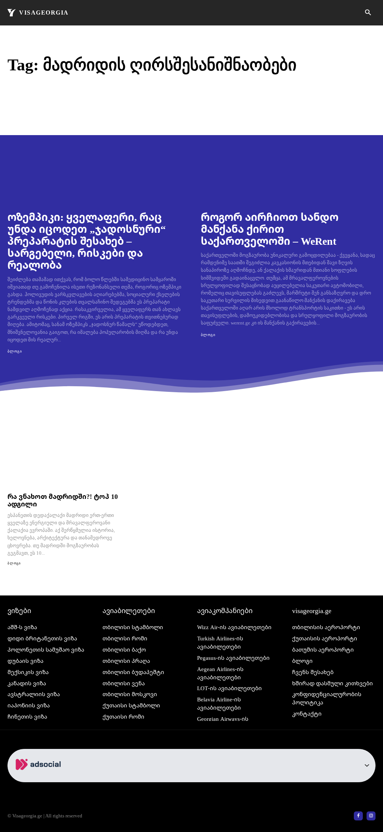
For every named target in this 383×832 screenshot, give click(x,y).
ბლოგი (14, 351)
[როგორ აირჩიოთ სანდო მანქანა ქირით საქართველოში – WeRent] (288, 153)
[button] (368, 13)
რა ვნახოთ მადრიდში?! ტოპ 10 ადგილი (62, 500)
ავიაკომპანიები (224, 610)
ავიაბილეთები (128, 610)
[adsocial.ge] (39, 778)
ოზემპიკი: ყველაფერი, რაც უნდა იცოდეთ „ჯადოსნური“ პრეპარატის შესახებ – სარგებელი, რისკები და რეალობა (86, 241)
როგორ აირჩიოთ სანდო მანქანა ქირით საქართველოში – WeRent (269, 229)
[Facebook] (358, 815)
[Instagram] (371, 815)
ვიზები (19, 610)
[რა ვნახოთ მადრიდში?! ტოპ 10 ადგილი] (63, 456)
